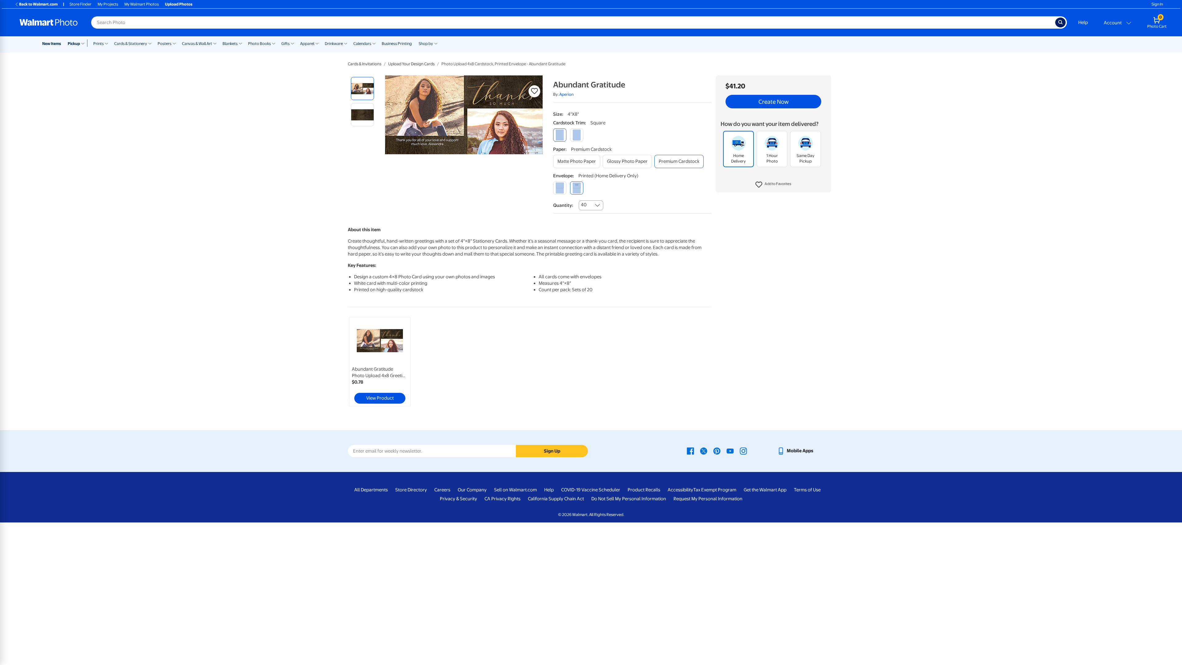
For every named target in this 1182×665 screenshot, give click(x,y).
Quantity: (563, 205)
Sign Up (552, 451)
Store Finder (80, 4)
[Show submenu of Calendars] (374, 43)
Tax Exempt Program (714, 490)
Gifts (285, 43)
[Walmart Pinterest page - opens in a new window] (717, 450)
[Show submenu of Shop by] (436, 43)
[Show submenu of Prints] (106, 43)
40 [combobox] (584, 205)
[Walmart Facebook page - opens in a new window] (690, 450)
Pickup (74, 43)
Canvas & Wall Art (197, 43)
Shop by (426, 43)
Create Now (773, 101)
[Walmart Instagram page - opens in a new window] (743, 450)
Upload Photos (178, 4)
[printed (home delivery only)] (576, 188)
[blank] (559, 188)
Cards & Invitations (364, 64)
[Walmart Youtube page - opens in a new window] (730, 450)
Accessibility (680, 490)
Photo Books (259, 43)
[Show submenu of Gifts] (292, 43)
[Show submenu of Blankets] (240, 43)
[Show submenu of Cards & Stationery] (150, 43)
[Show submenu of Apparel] (317, 43)
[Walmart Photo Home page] (48, 22)
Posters (164, 43)
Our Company (472, 490)
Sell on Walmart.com (515, 490)
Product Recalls (644, 490)
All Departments (371, 490)
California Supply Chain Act (556, 499)
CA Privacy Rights (502, 499)
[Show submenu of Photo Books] (273, 43)
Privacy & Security (458, 499)
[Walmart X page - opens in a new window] (703, 450)
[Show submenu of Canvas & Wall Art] (215, 43)
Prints (98, 43)
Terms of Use (807, 490)
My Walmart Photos (141, 4)
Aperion (566, 94)
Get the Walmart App (765, 490)
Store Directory (411, 490)
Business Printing (397, 43)
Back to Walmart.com (38, 4)
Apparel (307, 43)
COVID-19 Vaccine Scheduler (590, 490)
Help (1083, 22)
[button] (773, 184)
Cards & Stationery (130, 43)
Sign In (1157, 4)
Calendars (362, 43)
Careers (442, 490)
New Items (51, 43)
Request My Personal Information (707, 499)
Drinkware (334, 43)
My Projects (108, 4)
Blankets (230, 43)
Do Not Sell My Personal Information (628, 499)
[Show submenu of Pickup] (84, 43)
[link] (379, 361)
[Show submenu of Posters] (174, 43)
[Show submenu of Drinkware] (346, 43)
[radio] (362, 88)
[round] (576, 135)
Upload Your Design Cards (411, 64)
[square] (559, 135)
